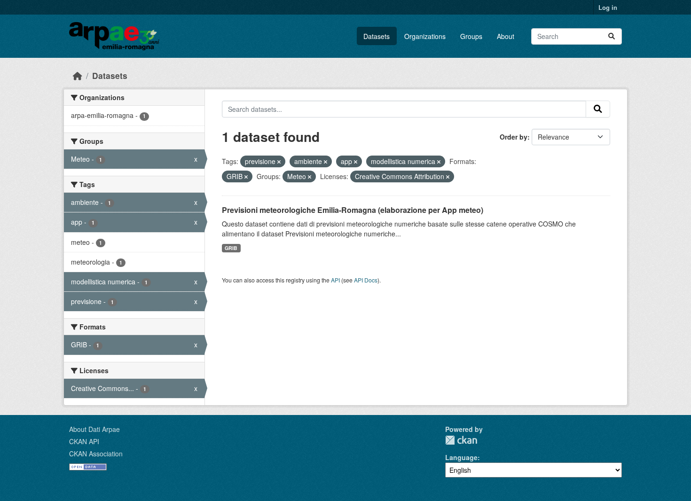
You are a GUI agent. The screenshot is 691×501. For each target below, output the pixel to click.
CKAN (461, 440)
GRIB (231, 247)
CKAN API (84, 441)
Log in (607, 7)
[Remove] (279, 161)
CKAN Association (96, 453)
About (505, 36)
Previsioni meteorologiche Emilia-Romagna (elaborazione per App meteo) (352, 209)
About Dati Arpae (94, 429)
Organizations (425, 36)
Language (461, 457)
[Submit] (611, 36)
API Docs (365, 280)
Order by (513, 136)
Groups (471, 36)
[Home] (77, 75)
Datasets (376, 36)
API (335, 280)
